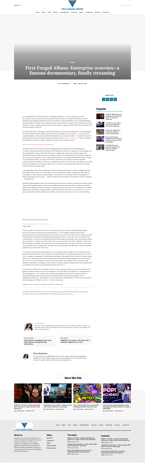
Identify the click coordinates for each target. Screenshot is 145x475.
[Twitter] (107, 99)
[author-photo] (15, 411)
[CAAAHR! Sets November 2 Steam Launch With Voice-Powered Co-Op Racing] (100, 124)
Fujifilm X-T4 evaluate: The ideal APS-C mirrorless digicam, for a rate (75, 341)
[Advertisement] (57, 103)
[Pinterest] (111, 99)
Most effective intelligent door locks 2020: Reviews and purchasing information (37, 342)
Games (69, 441)
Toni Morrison (65, 83)
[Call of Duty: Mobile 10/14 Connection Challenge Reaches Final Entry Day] (100, 131)
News (72, 62)
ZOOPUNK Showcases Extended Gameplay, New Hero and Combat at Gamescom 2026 (113, 147)
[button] (17, 5)
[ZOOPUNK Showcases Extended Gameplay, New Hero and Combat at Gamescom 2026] (100, 147)
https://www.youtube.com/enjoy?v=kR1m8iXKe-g (38, 144)
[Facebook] (103, 99)
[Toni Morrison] (26, 356)
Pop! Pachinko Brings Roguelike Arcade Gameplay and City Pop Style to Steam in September (114, 139)
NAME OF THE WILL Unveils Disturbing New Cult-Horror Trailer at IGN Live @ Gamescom (114, 117)
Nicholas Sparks (20, 410)
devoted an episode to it (71, 138)
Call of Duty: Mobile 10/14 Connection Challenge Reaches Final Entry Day (113, 131)
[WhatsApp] (115, 99)
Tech (68, 447)
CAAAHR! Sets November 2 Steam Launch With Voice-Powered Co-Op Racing (113, 124)
